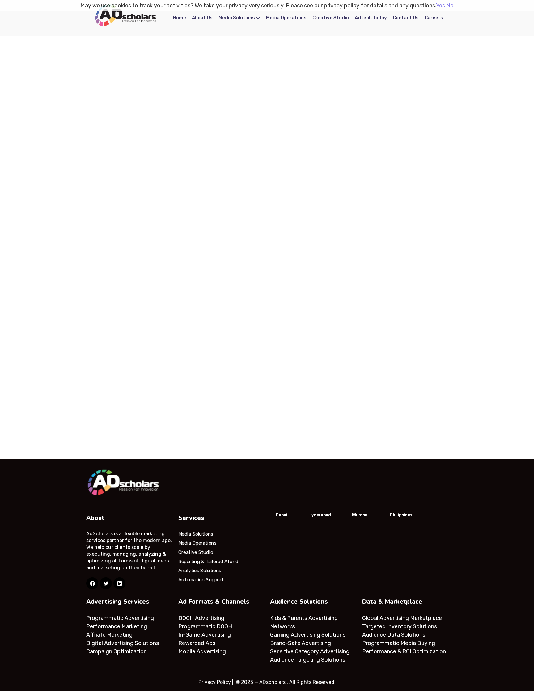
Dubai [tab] (281, 514)
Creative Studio (330, 17)
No (450, 5)
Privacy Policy (214, 682)
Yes (440, 5)
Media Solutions (236, 17)
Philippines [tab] (401, 514)
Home (179, 17)
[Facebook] (92, 583)
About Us (202, 17)
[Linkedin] (119, 583)
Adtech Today (371, 17)
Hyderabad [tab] (319, 514)
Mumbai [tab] (360, 514)
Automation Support (200, 580)
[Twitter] (106, 583)
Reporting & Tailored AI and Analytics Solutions (208, 565)
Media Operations (286, 17)
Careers (434, 17)
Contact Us (406, 17)
